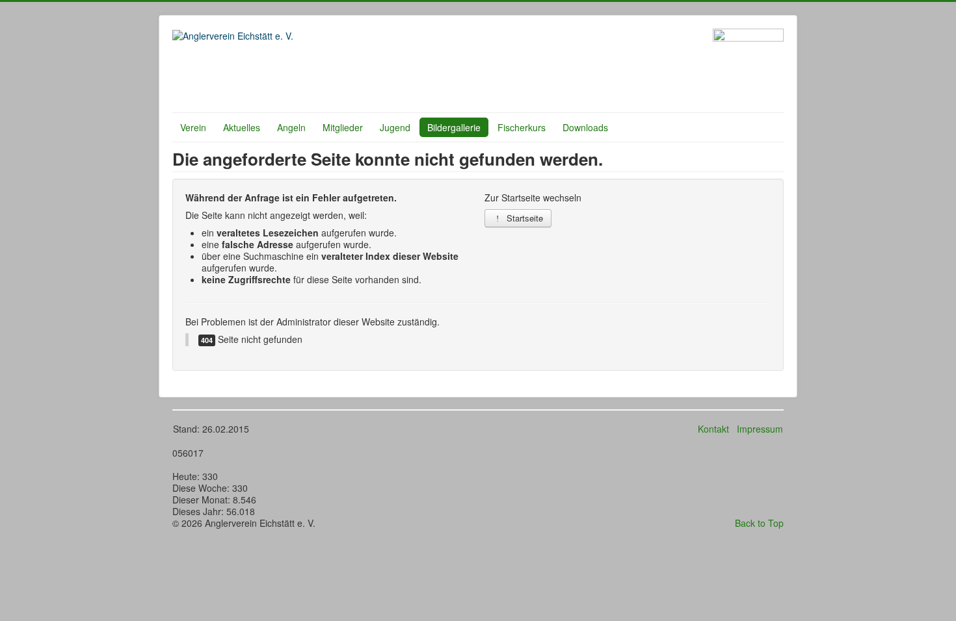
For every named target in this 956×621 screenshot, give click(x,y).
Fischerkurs (522, 127)
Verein (193, 127)
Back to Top (759, 522)
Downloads (585, 127)
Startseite (523, 218)
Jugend (395, 127)
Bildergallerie (454, 127)
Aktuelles (241, 127)
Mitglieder (343, 127)
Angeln (291, 127)
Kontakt (713, 428)
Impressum (760, 428)
